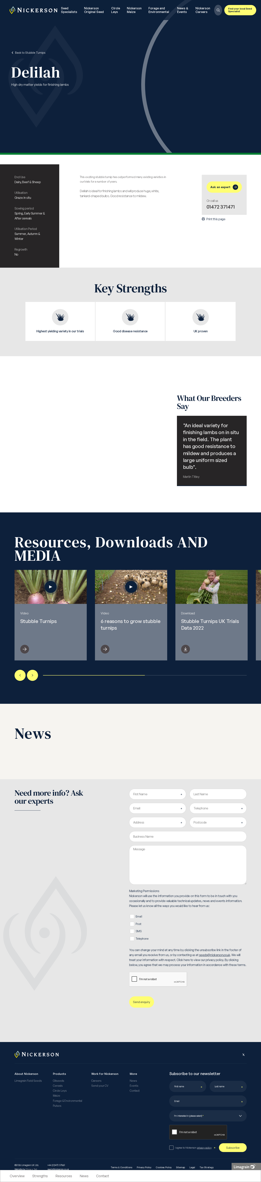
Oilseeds (58, 1080)
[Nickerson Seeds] (34, 10)
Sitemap (180, 1167)
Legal (192, 1167)
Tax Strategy (206, 1167)
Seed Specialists (69, 10)
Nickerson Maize (134, 10)
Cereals (58, 1085)
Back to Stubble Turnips (30, 52)
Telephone (142, 938)
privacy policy (204, 1147)
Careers (96, 1080)
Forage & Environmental (67, 1100)
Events (134, 1085)
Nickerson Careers (202, 10)
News (84, 1176)
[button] (20, 675)
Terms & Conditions (121, 1167)
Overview (17, 1176)
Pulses (57, 1105)
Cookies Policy (164, 1167)
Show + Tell (31, 1169)
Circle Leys (115, 10)
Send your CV (99, 1085)
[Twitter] (244, 1054)
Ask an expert (220, 187)
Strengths (40, 1176)
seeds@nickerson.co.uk (214, 955)
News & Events (182, 10)
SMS (139, 931)
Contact (102, 1176)
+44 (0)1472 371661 (56, 1165)
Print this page (215, 219)
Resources (63, 1176)
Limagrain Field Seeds (28, 1080)
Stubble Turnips (38, 621)
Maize (56, 1095)
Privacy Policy (144, 1167)
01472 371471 (221, 207)
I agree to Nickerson (193, 1147)
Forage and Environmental (158, 10)
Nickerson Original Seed (94, 10)
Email (139, 916)
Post (138, 924)
